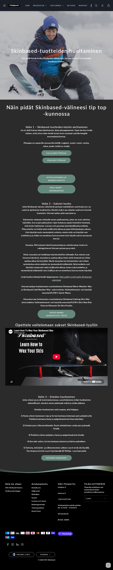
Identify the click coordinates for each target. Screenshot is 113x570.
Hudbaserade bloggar (12, 491)
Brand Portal (36, 511)
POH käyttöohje (56, 160)
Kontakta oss (36, 488)
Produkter (38, 5)
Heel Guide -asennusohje (56, 189)
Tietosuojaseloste (38, 508)
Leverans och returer (39, 501)
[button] (4, 5)
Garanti (34, 498)
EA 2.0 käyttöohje (56, 153)
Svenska (44, 554)
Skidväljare (35, 494)
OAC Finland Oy (66, 484)
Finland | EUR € (23, 554)
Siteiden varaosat (56, 458)
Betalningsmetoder (38, 504)
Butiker (71, 5)
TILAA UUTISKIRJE (94, 484)
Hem (27, 5)
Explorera (55, 5)
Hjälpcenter (36, 491)
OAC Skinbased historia (13, 488)
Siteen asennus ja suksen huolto (56, 179)
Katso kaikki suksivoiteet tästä (56, 314)
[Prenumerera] (105, 498)
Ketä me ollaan (13, 484)
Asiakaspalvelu (40, 484)
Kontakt (83, 5)
